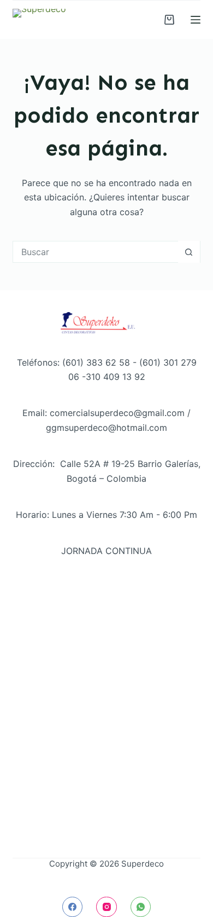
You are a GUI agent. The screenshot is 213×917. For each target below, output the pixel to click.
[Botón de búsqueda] (189, 252)
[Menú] (195, 20)
